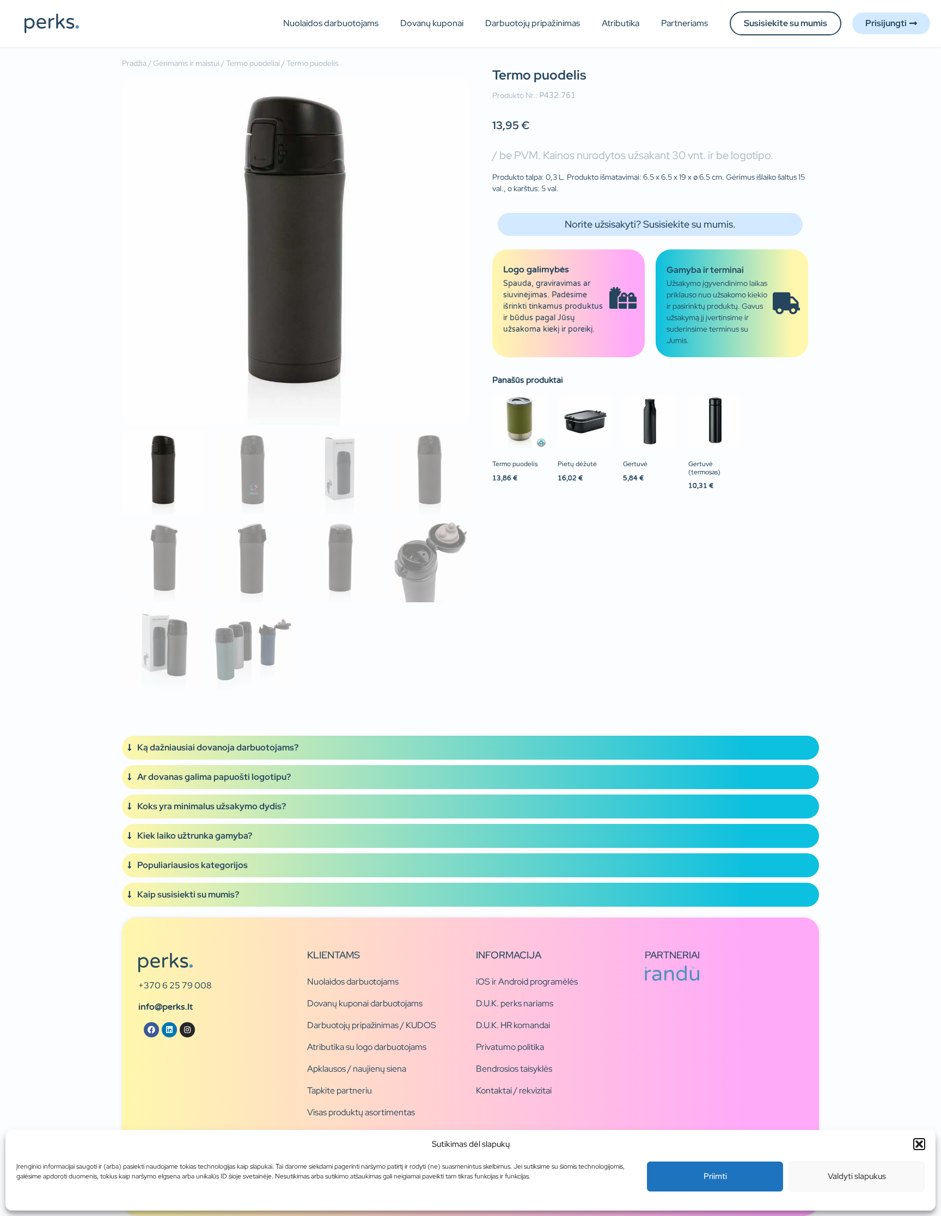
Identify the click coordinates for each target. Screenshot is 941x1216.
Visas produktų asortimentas (361, 1112)
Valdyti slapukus (857, 1176)
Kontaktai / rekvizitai (514, 1090)
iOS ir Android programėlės (527, 981)
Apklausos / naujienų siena (356, 1068)
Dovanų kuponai (431, 23)
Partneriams (684, 23)
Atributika (620, 23)
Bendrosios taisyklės (514, 1068)
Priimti (715, 1176)
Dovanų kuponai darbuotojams (365, 1003)
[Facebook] (151, 1029)
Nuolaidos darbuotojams (330, 23)
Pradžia (134, 63)
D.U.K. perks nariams (514, 1003)
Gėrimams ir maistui (186, 63)
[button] (919, 1144)
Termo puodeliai (253, 63)
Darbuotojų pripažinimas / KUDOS (371, 1025)
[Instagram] (187, 1029)
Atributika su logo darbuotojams (366, 1047)
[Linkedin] (169, 1029)
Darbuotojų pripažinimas (532, 23)
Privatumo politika (510, 1047)
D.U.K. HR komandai (513, 1025)
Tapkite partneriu (339, 1090)
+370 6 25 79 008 (175, 985)
